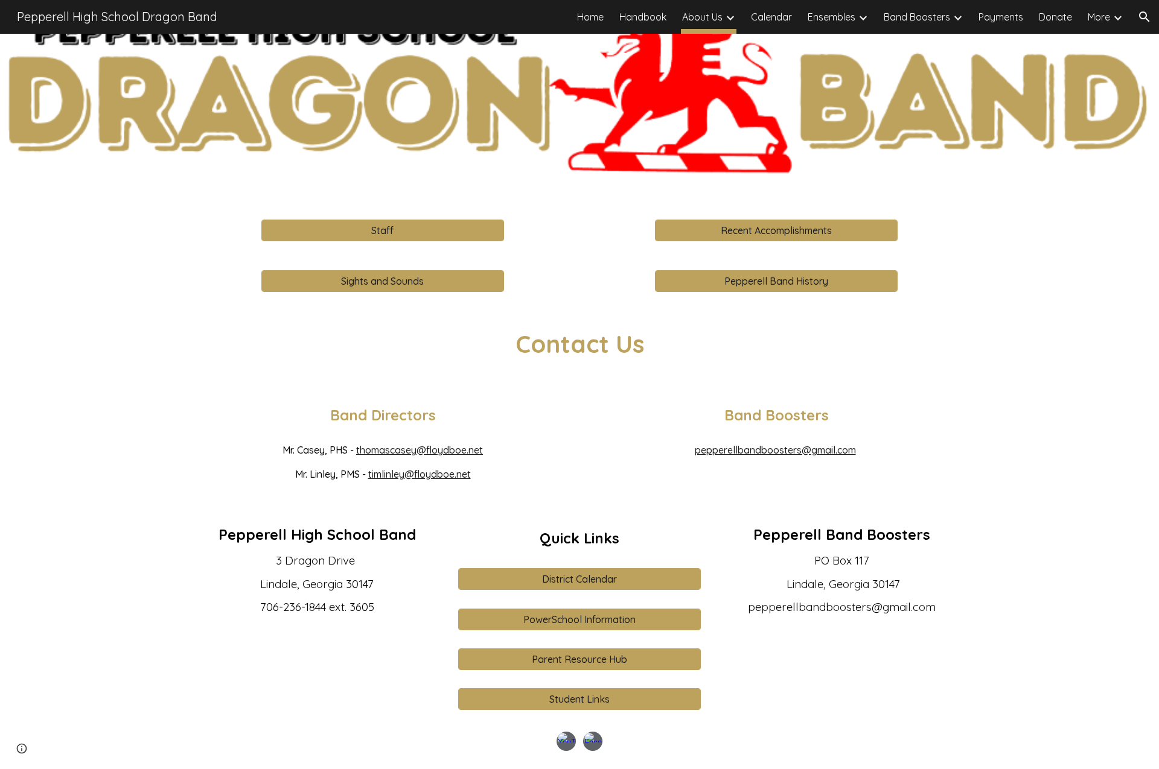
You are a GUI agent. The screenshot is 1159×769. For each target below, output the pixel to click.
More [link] (1099, 17)
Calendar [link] (771, 17)
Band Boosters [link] (917, 17)
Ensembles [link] (831, 17)
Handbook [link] (642, 17)
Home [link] (590, 17)
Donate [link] (1055, 17)
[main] (579, 344)
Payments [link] (1001, 17)
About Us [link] (702, 17)
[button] (1144, 16)
